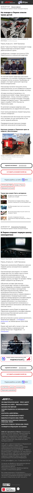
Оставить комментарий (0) (16, 172)
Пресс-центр (24, 402)
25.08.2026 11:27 (5, 227)
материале (4, 331)
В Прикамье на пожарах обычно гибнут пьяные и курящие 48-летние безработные (19, 201)
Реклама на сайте (8, 404)
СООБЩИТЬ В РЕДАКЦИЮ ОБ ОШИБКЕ (14, 426)
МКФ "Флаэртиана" (19, 259)
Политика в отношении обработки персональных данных (12, 465)
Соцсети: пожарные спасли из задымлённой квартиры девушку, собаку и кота (19, 218)
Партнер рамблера (16, 484)
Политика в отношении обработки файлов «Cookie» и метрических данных (14, 468)
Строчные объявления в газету (12, 415)
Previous (2, 142)
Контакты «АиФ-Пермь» (9, 413)
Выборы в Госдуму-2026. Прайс (12, 418)
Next (29, 142)
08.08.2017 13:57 (5, 7)
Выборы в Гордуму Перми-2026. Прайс (15, 424)
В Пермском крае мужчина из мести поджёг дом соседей (17, 196)
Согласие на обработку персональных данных (15, 463)
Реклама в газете (22, 404)
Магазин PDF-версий (8, 407)
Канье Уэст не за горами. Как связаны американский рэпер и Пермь (16, 343)
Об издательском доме (10, 402)
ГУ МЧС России (12, 41)
